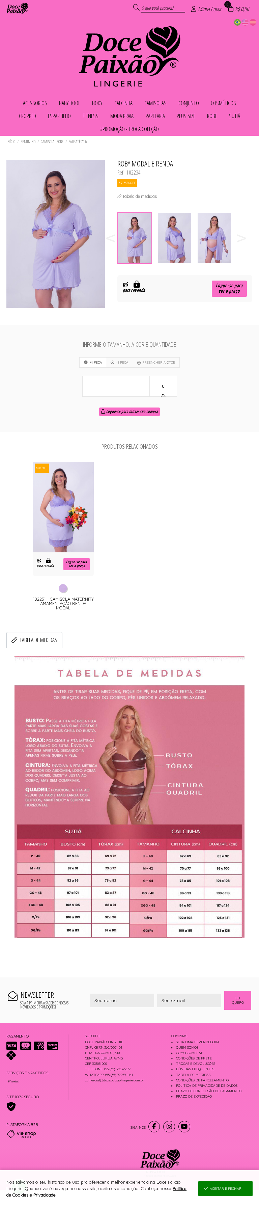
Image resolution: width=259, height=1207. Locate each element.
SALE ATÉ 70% (78, 142)
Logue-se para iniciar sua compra (131, 412)
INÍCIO (10, 142)
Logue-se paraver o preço (229, 288)
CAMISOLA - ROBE (52, 142)
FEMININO (28, 142)
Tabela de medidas (38, 640)
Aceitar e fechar (225, 1188)
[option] (137, 238)
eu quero (238, 1000)
